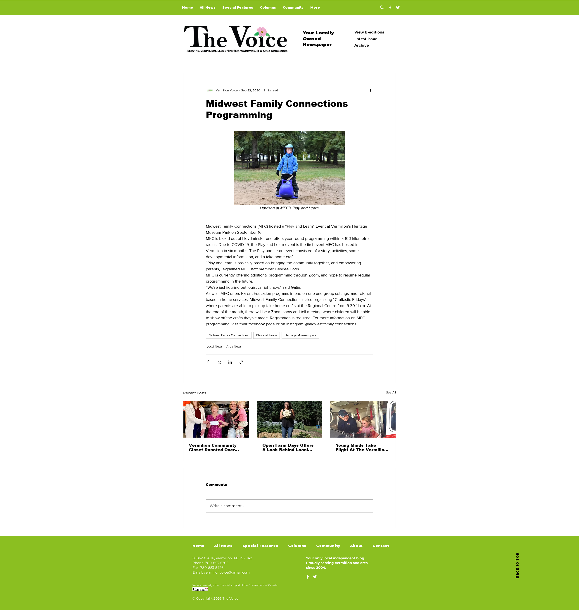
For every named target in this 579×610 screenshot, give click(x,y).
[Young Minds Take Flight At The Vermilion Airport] (363, 419)
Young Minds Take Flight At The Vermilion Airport (361, 447)
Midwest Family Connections (229, 335)
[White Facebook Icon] (307, 576)
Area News (234, 346)
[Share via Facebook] (208, 362)
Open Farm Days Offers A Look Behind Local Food (288, 447)
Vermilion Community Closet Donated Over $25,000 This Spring (213, 447)
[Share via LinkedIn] (230, 362)
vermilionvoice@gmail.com (227, 572)
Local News (215, 346)
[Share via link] (241, 362)
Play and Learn (266, 335)
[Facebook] (390, 7)
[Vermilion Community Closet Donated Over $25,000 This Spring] (216, 419)
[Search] (382, 7)
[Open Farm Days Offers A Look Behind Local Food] (289, 419)
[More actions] (370, 90)
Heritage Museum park (300, 335)
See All (391, 392)
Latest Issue (365, 39)
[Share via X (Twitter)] (219, 362)
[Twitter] (397, 7)
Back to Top (517, 566)
